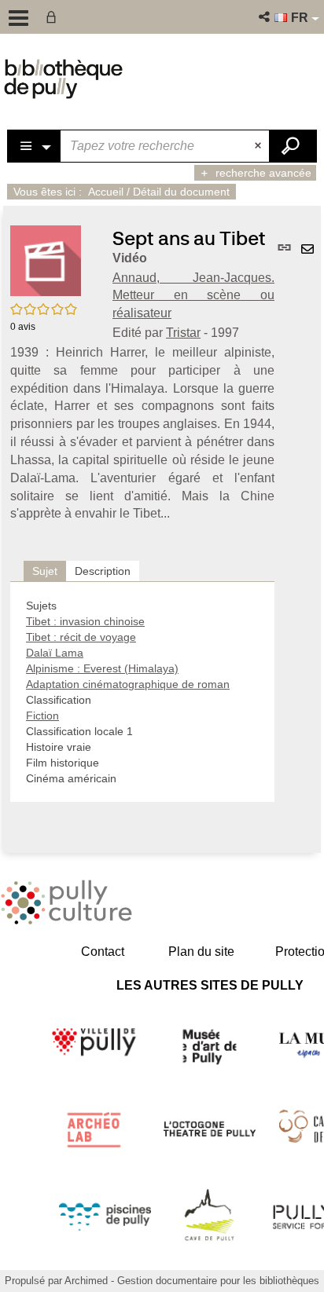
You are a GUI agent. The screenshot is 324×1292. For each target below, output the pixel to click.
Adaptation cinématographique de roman (128, 684)
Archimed (86, 1281)
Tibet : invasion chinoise (85, 621)
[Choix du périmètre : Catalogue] (34, 146)
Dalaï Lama (54, 652)
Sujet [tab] (44, 571)
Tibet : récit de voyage (81, 637)
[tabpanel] (142, 692)
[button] (265, 17)
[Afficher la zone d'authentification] (54, 17)
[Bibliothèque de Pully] (63, 78)
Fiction (42, 715)
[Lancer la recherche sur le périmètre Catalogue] (292, 146)
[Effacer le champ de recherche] (259, 146)
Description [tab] (103, 571)
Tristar (183, 332)
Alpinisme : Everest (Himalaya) (102, 668)
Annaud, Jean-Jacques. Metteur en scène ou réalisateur (193, 295)
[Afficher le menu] (18, 18)
